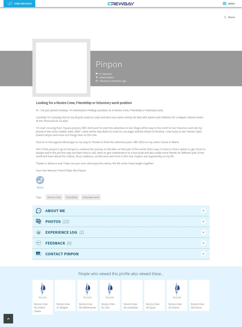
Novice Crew (54, 197)
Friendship (71, 197)
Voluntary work (91, 197)
